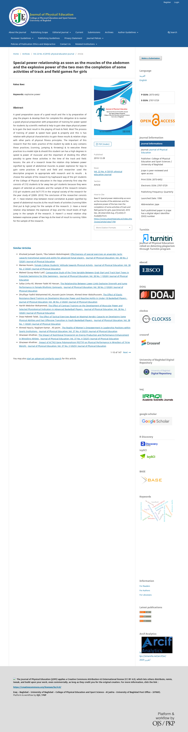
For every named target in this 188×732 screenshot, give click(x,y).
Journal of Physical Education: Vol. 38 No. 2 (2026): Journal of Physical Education (58, 302)
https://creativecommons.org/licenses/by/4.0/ (37, 687)
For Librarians (146, 595)
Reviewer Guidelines (21, 38)
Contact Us (65, 44)
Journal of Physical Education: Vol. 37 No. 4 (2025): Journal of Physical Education (78, 331)
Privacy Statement (73, 38)
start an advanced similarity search (44, 358)
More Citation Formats (106, 227)
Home (16, 53)
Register (167, 2)
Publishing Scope (39, 32)
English (143, 80)
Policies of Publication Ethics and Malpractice (33, 44)
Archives (109, 32)
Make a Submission (151, 58)
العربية (142, 75)
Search (173, 32)
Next (125, 352)
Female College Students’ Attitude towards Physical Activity (64, 265)
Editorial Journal (61, 32)
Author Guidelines (127, 32)
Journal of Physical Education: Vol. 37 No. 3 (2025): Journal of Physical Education (67, 346)
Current (79, 32)
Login (176, 2)
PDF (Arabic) (103, 144)
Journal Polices (94, 38)
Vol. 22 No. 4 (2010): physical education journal (53, 53)
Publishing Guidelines (49, 38)
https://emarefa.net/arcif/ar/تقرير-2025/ (153, 656)
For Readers (145, 586)
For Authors (145, 590)
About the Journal (17, 32)
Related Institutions (85, 44)
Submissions (94, 32)
